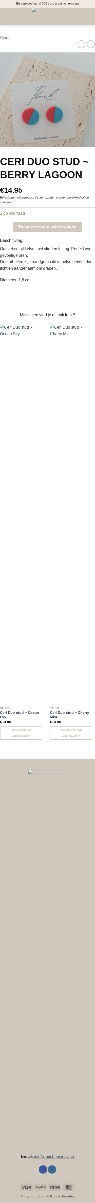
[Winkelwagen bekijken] (88, 16)
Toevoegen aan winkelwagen (47, 227)
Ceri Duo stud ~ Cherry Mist (69, 715)
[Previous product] (91, 44)
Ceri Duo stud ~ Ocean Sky (19, 715)
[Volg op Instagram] (52, 1169)
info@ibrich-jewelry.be (54, 1156)
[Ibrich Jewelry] (47, 16)
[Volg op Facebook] (43, 1169)
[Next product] (81, 44)
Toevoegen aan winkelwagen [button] (21, 732)
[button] (7, 16)
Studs (5, 38)
